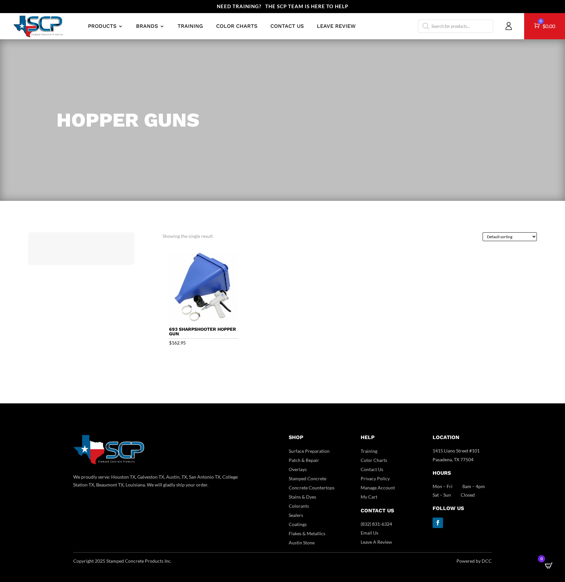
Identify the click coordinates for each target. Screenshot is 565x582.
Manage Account (378, 487)
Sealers (296, 515)
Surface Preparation (309, 451)
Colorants (299, 506)
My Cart (369, 497)
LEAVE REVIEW (336, 26)
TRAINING (190, 26)
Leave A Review (376, 542)
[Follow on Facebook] (438, 523)
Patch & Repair (304, 460)
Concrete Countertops (311, 487)
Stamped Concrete (307, 478)
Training (369, 451)
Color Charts (374, 460)
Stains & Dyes (302, 497)
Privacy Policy (375, 478)
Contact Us (372, 469)
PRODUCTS (102, 26)
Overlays (298, 469)
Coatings (298, 524)
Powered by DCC (474, 561)
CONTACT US (287, 26)
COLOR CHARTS (236, 26)
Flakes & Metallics (307, 533)
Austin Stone (302, 542)
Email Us (369, 533)
